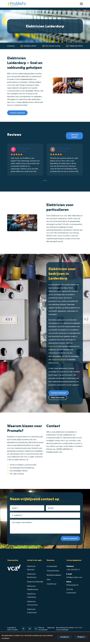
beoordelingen (62, 630)
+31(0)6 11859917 (63, 449)
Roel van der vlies (64, 148)
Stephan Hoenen (24, 148)
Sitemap (41, 628)
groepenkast (75, 221)
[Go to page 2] (46, 180)
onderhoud (53, 346)
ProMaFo (15, 630)
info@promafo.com (54, 452)
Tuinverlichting (53, 571)
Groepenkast (52, 566)
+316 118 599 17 (73, 569)
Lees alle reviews (74, 136)
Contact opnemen (17, 113)
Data (48, 579)
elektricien (25, 76)
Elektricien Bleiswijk (35, 582)
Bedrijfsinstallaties (54, 575)
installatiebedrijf (25, 79)
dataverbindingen (59, 359)
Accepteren (64, 637)
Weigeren (81, 637)
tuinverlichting (52, 230)
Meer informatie (57, 397)
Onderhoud (51, 584)
